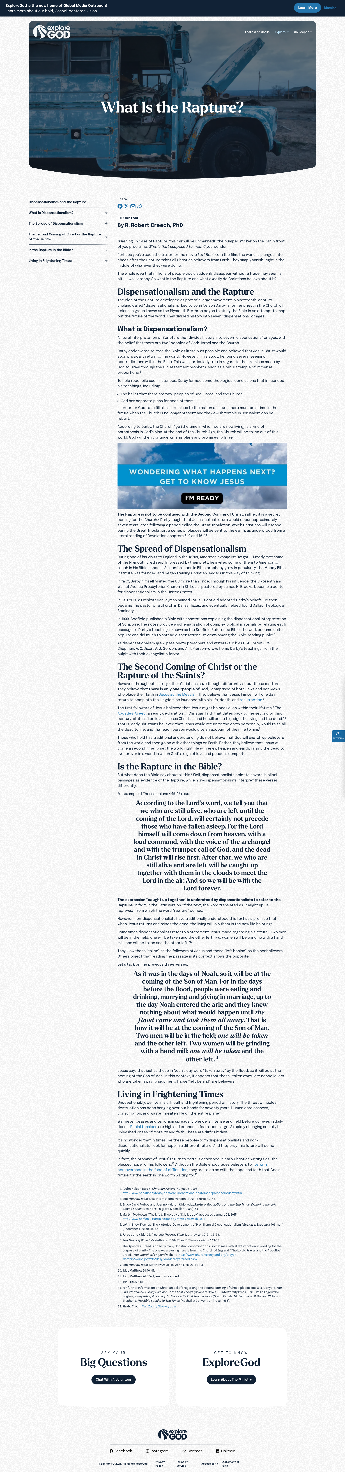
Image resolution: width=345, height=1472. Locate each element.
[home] (51, 32)
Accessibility (209, 1463)
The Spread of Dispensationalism (56, 223)
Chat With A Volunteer (114, 1379)
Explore (280, 32)
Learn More (307, 8)
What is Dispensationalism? (51, 213)
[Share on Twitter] (126, 206)
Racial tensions (143, 1127)
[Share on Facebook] (120, 206)
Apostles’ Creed (132, 713)
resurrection (251, 700)
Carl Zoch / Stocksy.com (159, 1306)
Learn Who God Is (257, 32)
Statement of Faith (230, 1464)
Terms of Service (182, 1464)
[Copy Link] (139, 206)
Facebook (123, 1451)
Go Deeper (301, 32)
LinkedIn (228, 1451)
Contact (195, 1451)
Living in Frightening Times (50, 261)
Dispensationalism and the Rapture (57, 202)
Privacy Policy (160, 1464)
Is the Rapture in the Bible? (51, 250)
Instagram (160, 1451)
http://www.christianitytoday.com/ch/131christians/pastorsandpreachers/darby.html (183, 1193)
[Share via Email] (132, 206)
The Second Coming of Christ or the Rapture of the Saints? (65, 236)
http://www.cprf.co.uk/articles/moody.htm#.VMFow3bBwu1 (164, 1218)
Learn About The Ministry (231, 1379)
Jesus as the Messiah (178, 694)
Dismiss (330, 8)
